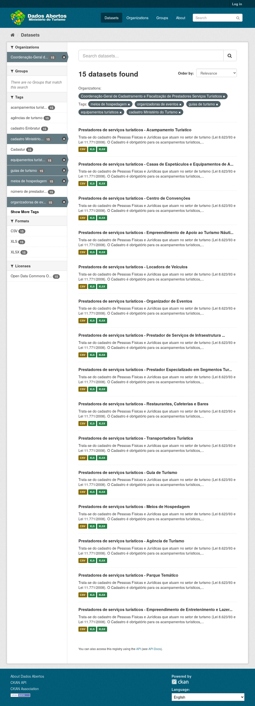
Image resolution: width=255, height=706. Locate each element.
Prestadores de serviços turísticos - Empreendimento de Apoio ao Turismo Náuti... (155, 232)
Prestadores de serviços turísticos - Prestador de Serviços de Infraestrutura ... (151, 335)
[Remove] (224, 96)
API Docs (154, 649)
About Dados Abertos (27, 676)
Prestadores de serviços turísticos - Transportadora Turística (135, 438)
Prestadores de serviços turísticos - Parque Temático (128, 575)
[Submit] (238, 17)
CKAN (180, 681)
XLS (92, 149)
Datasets (112, 17)
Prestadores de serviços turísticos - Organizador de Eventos (135, 301)
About (180, 17)
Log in (237, 3)
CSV (82, 149)
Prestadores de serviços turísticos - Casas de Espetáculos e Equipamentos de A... (155, 164)
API (138, 649)
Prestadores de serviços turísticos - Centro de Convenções (134, 198)
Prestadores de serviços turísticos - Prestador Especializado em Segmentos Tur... (155, 369)
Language (180, 689)
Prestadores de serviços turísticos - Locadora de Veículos (133, 267)
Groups (162, 17)
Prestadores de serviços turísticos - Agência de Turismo (131, 541)
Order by (185, 73)
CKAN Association (24, 688)
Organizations (137, 17)
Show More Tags (25, 211)
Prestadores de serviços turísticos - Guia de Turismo (127, 472)
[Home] (12, 34)
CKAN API (18, 682)
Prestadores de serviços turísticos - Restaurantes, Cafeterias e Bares (143, 404)
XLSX (102, 149)
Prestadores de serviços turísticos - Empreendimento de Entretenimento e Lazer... (155, 609)
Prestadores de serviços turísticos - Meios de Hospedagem (134, 506)
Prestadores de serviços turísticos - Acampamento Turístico (134, 130)
